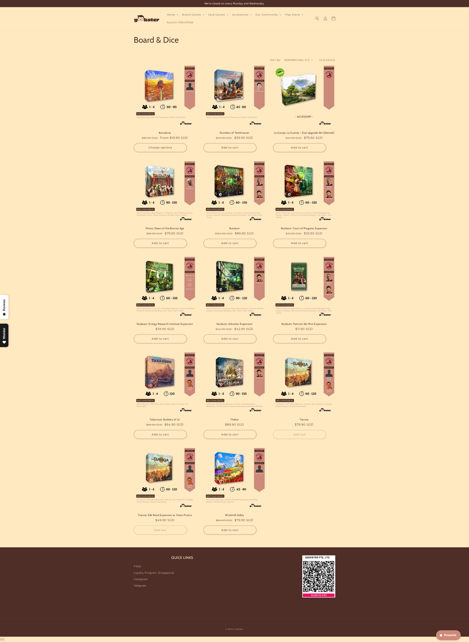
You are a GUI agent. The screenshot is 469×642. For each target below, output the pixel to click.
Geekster (238, 629)
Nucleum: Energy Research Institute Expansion (165, 324)
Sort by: (275, 60)
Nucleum (234, 228)
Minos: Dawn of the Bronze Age (165, 228)
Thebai (234, 419)
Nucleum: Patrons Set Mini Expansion (304, 324)
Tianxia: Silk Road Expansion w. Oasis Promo (165, 515)
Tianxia (304, 419)
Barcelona (165, 132)
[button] (172, 14)
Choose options (160, 147)
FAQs (137, 566)
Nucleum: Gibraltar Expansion (234, 324)
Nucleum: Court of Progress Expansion (304, 228)
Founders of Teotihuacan (234, 132)
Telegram (140, 585)
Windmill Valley (234, 515)
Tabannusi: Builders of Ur (165, 419)
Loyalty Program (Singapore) (154, 572)
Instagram (141, 579)
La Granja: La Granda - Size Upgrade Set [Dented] (304, 132)
